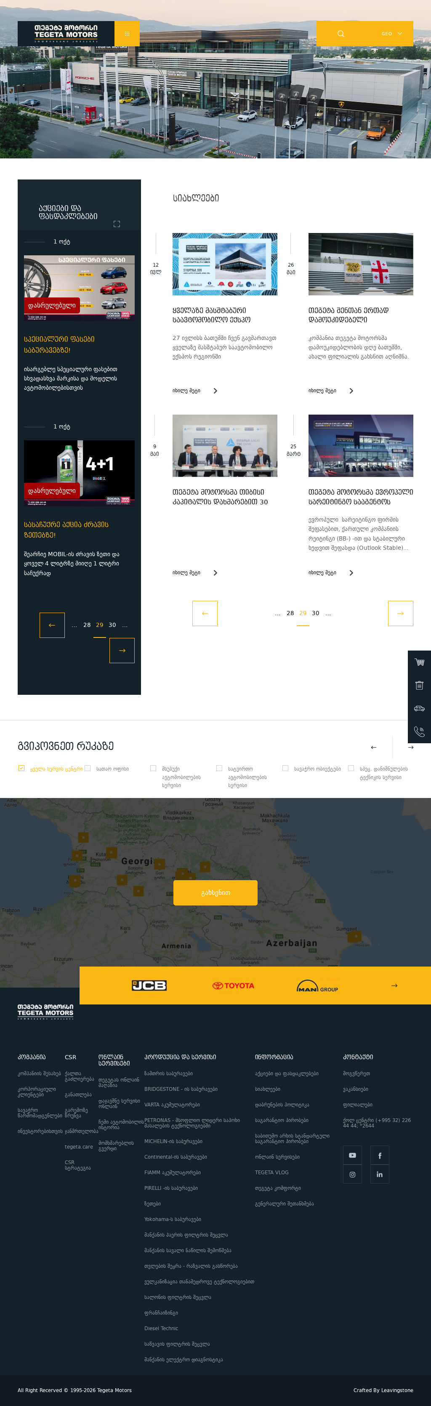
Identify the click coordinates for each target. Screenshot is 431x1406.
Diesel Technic (161, 1328)
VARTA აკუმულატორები (172, 1105)
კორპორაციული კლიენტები (37, 1092)
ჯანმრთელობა (81, 1131)
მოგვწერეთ (356, 1074)
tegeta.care (79, 1147)
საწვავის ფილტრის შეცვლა (177, 1344)
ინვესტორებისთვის (40, 1131)
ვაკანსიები (355, 1089)
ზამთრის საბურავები (168, 1074)
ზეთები (152, 1204)
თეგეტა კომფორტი (278, 1188)
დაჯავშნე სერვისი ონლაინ (119, 1103)
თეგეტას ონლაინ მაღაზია (118, 1082)
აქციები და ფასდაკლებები (287, 1074)
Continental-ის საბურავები (175, 1157)
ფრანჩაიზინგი (161, 1313)
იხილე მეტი (186, 391)
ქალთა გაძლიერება (79, 1076)
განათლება (78, 1095)
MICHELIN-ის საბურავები (173, 1141)
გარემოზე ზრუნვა (76, 1113)
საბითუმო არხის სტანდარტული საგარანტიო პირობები (292, 1138)
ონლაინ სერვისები (277, 1157)
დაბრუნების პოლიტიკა (282, 1105)
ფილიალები (357, 1105)
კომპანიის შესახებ (39, 1074)
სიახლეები (267, 1089)
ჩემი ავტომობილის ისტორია (121, 1124)
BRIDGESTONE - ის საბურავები (181, 1089)
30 (112, 625)
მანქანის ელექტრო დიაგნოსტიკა (184, 1360)
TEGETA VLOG (272, 1173)
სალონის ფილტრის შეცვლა (177, 1297)
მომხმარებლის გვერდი (116, 1146)
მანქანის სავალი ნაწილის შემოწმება (187, 1250)
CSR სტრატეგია (78, 1165)
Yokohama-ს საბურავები (172, 1219)
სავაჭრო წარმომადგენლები (40, 1113)
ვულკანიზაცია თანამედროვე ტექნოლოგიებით (199, 1282)
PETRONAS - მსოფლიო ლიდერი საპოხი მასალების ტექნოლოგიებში (192, 1123)
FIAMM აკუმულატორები (172, 1173)
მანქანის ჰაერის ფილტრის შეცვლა (186, 1235)
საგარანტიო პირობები (282, 1120)
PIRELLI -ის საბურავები (171, 1188)
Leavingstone (397, 1390)
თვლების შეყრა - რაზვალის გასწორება (191, 1266)
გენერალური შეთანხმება (284, 1204)
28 (87, 625)
